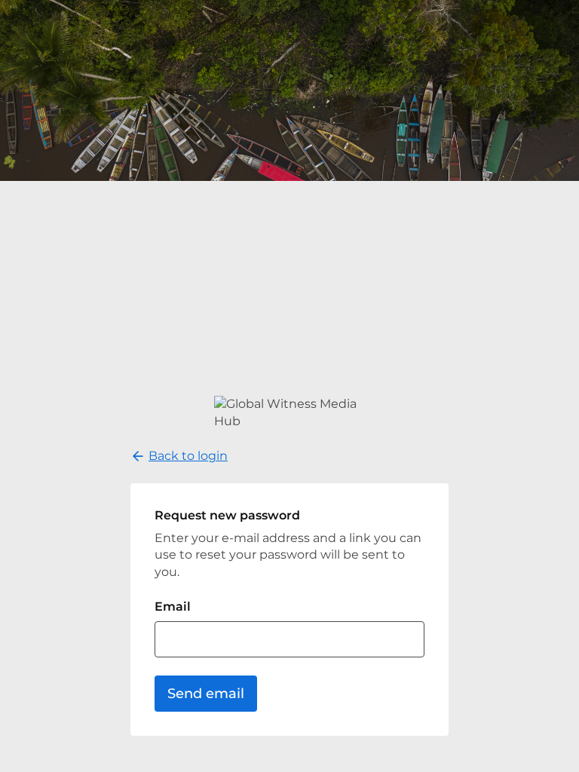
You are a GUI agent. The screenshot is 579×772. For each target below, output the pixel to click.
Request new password (227, 515)
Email (173, 606)
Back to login (188, 456)
